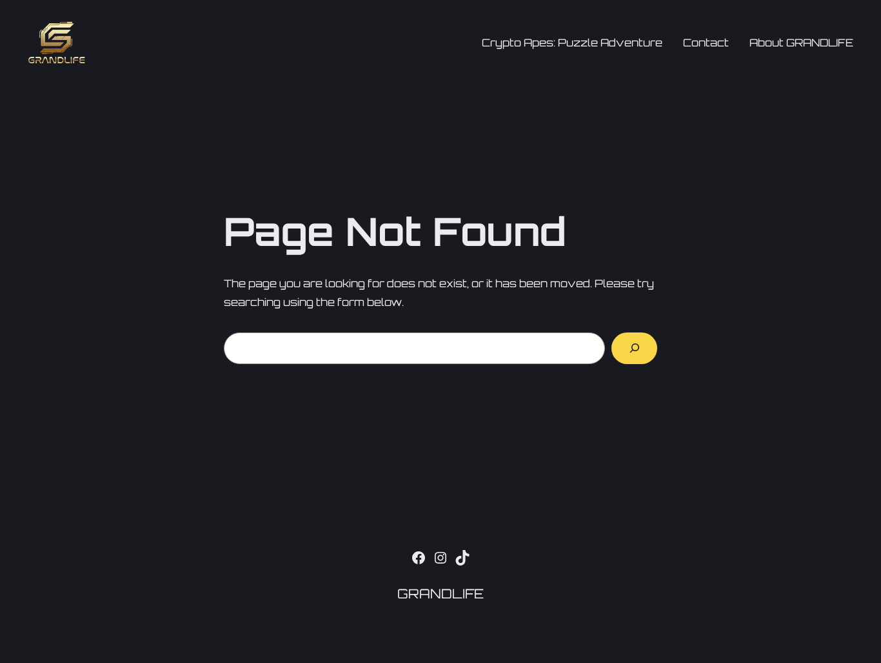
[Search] (634, 348)
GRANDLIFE (440, 594)
